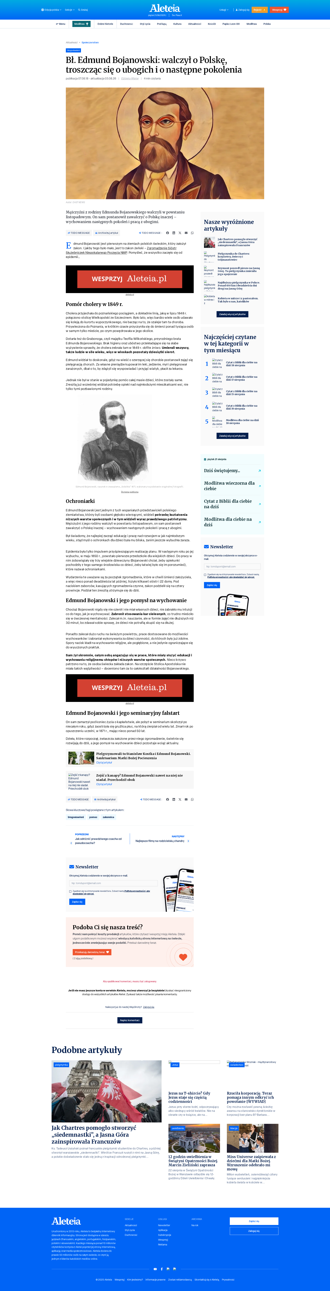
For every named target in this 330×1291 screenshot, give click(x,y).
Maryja (233, 1128)
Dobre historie (105, 23)
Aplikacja (162, 1230)
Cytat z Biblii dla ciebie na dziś (228, 504)
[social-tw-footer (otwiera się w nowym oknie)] (168, 1269)
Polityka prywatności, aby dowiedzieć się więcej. (231, 577)
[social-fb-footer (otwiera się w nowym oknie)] (161, 1269)
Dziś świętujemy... (222, 470)
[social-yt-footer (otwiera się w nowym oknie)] (155, 1269)
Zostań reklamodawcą (180, 1279)
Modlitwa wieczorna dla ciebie (229, 486)
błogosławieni (76, 817)
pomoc (93, 817)
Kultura (177, 23)
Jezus (175, 1064)
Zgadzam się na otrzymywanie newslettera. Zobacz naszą (111, 892)
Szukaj (84, 9)
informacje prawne (156, 1279)
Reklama (162, 1244)
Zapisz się (77, 901)
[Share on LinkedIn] (173, 233)
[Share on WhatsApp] (192, 233)
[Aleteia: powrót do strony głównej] (165, 8)
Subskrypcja (164, 1234)
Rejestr (258, 9)
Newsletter (164, 1225)
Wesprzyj (277, 9)
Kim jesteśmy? (135, 1279)
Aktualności (194, 23)
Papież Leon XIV (231, 23)
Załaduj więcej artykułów (232, 314)
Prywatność (228, 1279)
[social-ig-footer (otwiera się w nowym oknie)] (174, 1269)
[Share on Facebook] (167, 233)
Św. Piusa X (177, 15)
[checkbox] (70, 891)
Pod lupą (162, 23)
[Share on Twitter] (180, 233)
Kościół (212, 23)
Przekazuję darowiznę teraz (90, 952)
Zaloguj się (244, 9)
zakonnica (108, 817)
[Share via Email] (186, 233)
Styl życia (145, 23)
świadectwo (236, 1064)
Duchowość (126, 23)
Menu (62, 23)
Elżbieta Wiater (130, 78)
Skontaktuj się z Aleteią (207, 1279)
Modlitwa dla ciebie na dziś (228, 522)
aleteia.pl (130, 294)
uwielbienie (178, 1128)
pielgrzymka (61, 1064)
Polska (267, 23)
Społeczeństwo (90, 42)
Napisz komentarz (130, 1020)
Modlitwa (79, 23)
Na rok (194, 1225)
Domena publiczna (130, 492)
